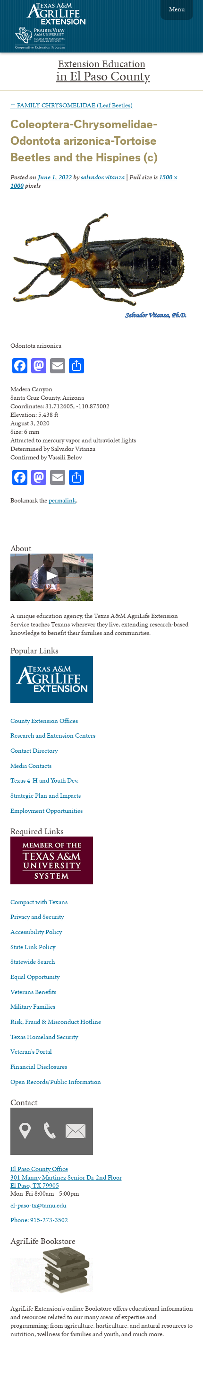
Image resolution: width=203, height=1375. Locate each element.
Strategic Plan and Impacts (45, 795)
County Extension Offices (44, 720)
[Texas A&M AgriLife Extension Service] (62, 15)
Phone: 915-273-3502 (39, 1220)
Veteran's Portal (31, 1051)
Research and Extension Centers (52, 735)
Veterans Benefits (33, 991)
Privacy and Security (37, 916)
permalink (62, 500)
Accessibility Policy (36, 931)
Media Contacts (30, 765)
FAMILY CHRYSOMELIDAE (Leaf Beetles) (71, 105)
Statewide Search (32, 961)
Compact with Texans (39, 902)
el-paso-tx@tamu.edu (38, 1205)
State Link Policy (32, 947)
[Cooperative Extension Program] (65, 39)
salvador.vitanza (103, 177)
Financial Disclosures (38, 1066)
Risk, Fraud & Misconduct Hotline (55, 1021)
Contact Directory (34, 750)
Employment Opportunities (46, 810)
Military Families (32, 1006)
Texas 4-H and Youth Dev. (44, 780)
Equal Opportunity (34, 976)
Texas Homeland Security (44, 1036)
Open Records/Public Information (55, 1081)
